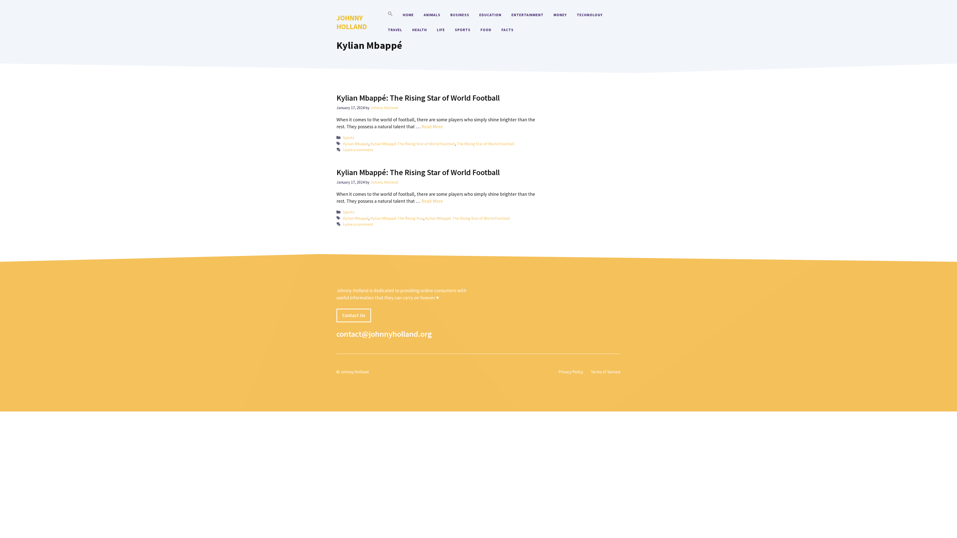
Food (485, 29)
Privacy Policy (570, 372)
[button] (390, 14)
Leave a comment (358, 149)
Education (490, 14)
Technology (590, 14)
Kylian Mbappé (356, 143)
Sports (463, 29)
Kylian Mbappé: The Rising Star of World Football (418, 98)
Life (441, 29)
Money (560, 14)
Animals (432, 14)
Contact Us (353, 315)
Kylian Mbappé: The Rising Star (396, 218)
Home (408, 14)
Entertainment (527, 14)
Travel (395, 29)
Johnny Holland (351, 22)
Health (419, 29)
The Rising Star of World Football (485, 143)
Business (459, 14)
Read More (432, 127)
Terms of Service (606, 372)
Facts (507, 29)
